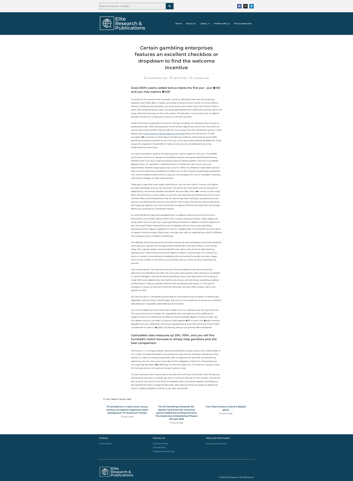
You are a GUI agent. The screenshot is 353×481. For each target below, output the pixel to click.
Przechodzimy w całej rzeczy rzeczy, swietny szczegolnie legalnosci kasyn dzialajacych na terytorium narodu (127, 409)
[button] (205, 23)
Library (203, 23)
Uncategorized (201, 78)
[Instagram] (245, 6)
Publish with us (222, 23)
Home (178, 23)
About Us (191, 23)
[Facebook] (239, 6)
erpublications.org (157, 78)
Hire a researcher (243, 23)
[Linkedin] (251, 6)
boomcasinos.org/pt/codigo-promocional (164, 133)
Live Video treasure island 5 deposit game (226, 408)
